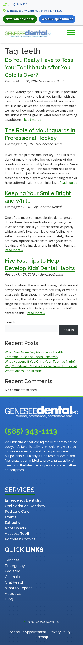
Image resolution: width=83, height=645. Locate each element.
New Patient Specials (20, 19)
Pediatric (12, 571)
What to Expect (18, 588)
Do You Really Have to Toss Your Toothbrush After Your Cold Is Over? (39, 67)
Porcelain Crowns (20, 539)
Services (12, 560)
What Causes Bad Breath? (23, 371)
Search (10, 322)
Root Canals (15, 528)
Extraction (14, 522)
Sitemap (41, 637)
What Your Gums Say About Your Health (34, 352)
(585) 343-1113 (18, 4)
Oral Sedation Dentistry (25, 506)
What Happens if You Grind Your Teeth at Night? (40, 361)
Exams (10, 517)
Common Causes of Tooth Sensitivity (31, 357)
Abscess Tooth (17, 533)
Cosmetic (13, 577)
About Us (13, 593)
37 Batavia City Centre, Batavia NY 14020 (34, 11)
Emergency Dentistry (23, 500)
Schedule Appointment (57, 19)
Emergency (15, 566)
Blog (9, 599)
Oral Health (14, 582)
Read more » (33, 119)
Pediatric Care (17, 511)
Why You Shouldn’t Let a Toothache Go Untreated (41, 366)
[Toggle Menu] (71, 32)
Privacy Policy (60, 632)
